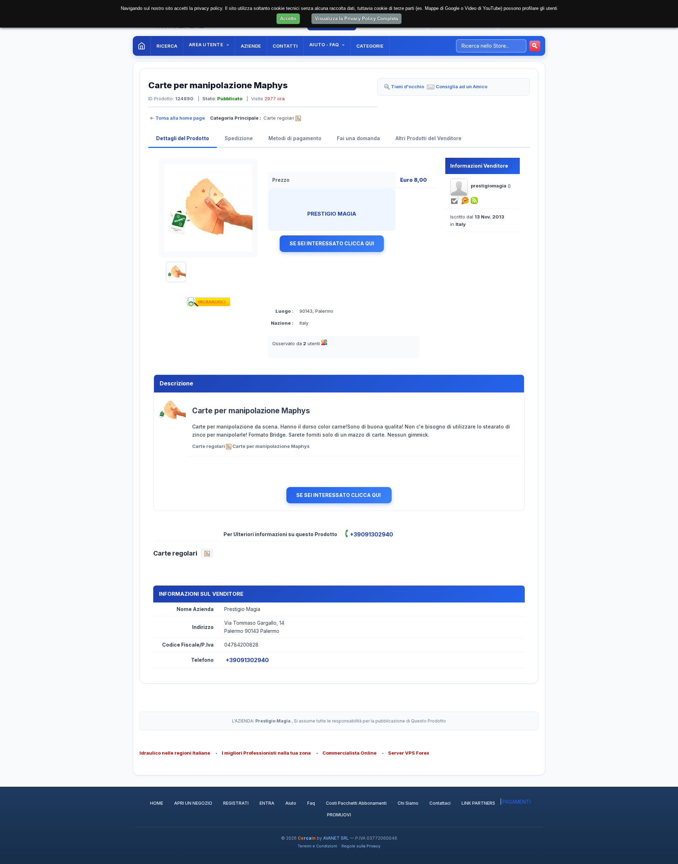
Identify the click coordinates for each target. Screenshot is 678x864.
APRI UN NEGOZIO (193, 803)
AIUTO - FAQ (324, 44)
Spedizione (239, 138)
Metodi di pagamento (294, 138)
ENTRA (267, 803)
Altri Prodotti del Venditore (429, 138)
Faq (311, 803)
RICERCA (166, 46)
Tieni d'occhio (407, 86)
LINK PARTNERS (478, 803)
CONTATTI (285, 46)
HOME (156, 803)
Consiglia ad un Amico (461, 86)
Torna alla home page (180, 118)
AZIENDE (251, 46)
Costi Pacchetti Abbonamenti (356, 803)
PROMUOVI (339, 814)
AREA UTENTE (206, 44)
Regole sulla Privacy (360, 846)
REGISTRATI (236, 803)
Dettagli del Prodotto (182, 138)
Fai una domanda (358, 138)
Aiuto (290, 803)
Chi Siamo (408, 803)
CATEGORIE (369, 46)
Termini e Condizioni (317, 846)
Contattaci (440, 803)
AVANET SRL (336, 838)
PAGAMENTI (516, 802)
